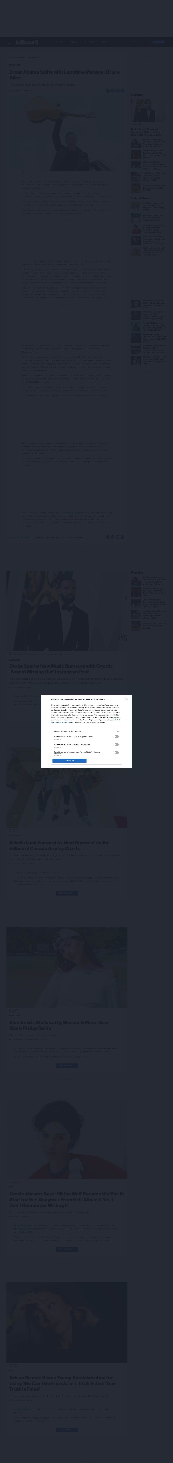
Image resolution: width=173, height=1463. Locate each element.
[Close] (127, 699)
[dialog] (86, 731)
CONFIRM (69, 761)
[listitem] (86, 731)
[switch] (116, 736)
